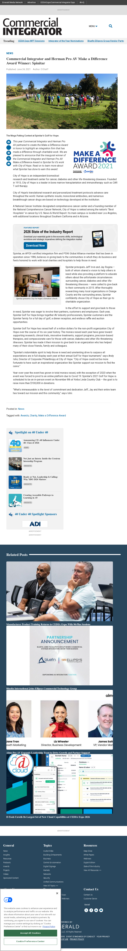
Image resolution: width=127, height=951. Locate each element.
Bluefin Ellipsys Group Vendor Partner (107, 41)
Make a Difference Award (52, 415)
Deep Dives (88, 851)
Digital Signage (49, 866)
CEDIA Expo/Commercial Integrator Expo (57, 2)
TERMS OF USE (62, 939)
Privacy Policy (49, 926)
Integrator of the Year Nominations (66, 41)
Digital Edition (89, 863)
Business (47, 859)
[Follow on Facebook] (91, 910)
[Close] (57, 893)
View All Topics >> (50, 886)
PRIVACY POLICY (77, 939)
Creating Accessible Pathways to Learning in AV (38, 496)
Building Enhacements (52, 855)
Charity (33, 415)
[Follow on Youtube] (101, 910)
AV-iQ (82, 2)
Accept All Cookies (30, 933)
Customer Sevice (90, 899)
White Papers (89, 855)
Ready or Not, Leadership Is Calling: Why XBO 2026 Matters (40, 478)
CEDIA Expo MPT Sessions (31, 41)
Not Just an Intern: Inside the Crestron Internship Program (41, 460)
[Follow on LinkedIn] (96, 910)
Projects (6, 870)
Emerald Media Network (12, 2)
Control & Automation (52, 863)
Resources (7, 859)
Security (46, 878)
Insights (27, 466)
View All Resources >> (92, 870)
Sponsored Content (11, 878)
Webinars (87, 859)
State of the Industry (92, 866)
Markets (46, 870)
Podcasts (7, 863)
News (9, 53)
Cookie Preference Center (30, 941)
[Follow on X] (86, 910)
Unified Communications (53, 882)
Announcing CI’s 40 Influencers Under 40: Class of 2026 (41, 441)
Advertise (31, 2)
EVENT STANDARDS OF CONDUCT (80, 937)
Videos (6, 874)
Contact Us (88, 895)
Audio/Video (48, 851)
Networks (47, 874)
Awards (25, 415)
